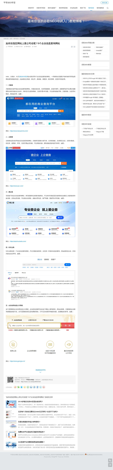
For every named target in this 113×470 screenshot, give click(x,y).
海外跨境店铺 (63, 8)
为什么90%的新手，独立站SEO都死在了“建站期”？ (97, 100)
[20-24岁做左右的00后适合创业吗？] (11, 404)
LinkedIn (31, 387)
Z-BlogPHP (54, 457)
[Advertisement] (40, 63)
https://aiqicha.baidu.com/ (18, 241)
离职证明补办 (86, 131)
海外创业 (91, 8)
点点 (34, 387)
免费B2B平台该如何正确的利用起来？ (31, 432)
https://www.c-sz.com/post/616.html (31, 381)
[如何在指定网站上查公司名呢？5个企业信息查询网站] (40, 127)
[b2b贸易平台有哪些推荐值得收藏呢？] (11, 444)
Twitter (40, 387)
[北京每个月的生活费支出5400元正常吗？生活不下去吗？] (11, 414)
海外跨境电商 (86, 50)
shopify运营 (73, 8)
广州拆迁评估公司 (101, 128)
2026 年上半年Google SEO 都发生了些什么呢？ (96, 78)
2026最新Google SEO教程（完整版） (93, 97)
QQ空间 (24, 387)
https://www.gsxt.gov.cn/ (17, 361)
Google (44, 387)
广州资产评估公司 (88, 128)
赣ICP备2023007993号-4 (78, 454)
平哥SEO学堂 (9, 2)
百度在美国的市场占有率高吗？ (29, 422)
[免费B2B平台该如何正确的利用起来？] (11, 434)
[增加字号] (72, 47)
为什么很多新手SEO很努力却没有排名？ (94, 107)
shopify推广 (99, 50)
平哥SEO (10, 46)
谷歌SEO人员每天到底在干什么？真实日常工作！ (96, 94)
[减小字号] (74, 47)
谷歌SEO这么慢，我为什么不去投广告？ (94, 103)
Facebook (37, 387)
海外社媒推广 (52, 8)
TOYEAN (66, 457)
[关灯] (110, 465)
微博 (15, 387)
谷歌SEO (31, 8)
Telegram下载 (100, 131)
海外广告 (83, 8)
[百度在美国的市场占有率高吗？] (11, 424)
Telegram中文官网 (88, 135)
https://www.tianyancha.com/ (19, 131)
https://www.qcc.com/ (16, 186)
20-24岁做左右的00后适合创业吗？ (30, 401)
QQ (21, 387)
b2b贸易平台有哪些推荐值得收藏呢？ (31, 442)
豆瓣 (28, 387)
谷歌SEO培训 (41, 8)
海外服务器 (100, 8)
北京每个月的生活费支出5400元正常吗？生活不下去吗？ (38, 412)
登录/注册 (104, 2)
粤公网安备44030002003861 (94, 454)
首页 (11, 38)
